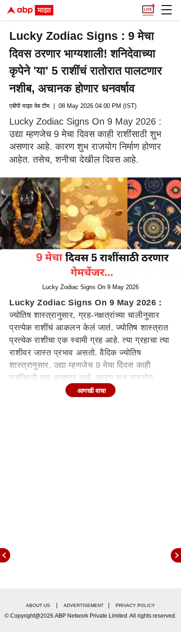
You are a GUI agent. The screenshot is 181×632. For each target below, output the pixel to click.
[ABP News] (176, 555)
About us (38, 605)
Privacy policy (135, 605)
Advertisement (83, 605)
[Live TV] (148, 7)
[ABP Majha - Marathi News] (30, 10)
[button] (167, 9)
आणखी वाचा (92, 390)
